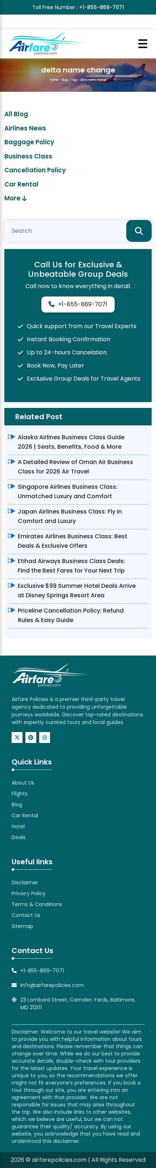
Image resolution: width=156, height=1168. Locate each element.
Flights (20, 793)
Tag (74, 80)
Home (54, 80)
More (12, 198)
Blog (64, 80)
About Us (23, 782)
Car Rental (21, 184)
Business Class (28, 156)
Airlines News (25, 128)
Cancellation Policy (35, 170)
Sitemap (22, 926)
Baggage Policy (29, 142)
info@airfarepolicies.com (52, 985)
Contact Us (26, 915)
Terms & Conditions (37, 904)
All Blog (16, 114)
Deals (18, 837)
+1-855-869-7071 (101, 7)
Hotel (18, 826)
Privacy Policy (29, 893)
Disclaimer (25, 882)
